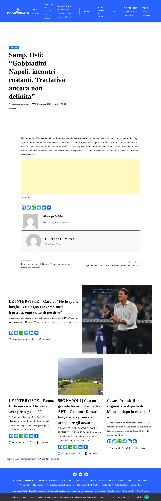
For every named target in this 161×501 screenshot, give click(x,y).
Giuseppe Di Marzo (20, 104)
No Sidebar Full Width (87, 485)
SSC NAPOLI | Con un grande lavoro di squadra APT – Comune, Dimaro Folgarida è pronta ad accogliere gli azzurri (79, 411)
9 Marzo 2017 (116, 448)
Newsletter (25, 485)
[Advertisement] (80, 176)
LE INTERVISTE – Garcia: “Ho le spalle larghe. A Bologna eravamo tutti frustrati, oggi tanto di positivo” (43, 307)
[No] (158, 497)
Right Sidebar (120, 485)
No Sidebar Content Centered (60, 485)
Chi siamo (66, 480)
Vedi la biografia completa (55, 222)
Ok (147, 497)
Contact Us (80, 480)
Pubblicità (106, 485)
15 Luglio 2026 (67, 453)
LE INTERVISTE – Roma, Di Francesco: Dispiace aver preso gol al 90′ (31, 406)
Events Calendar (125, 480)
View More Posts (53, 244)
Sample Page (137, 485)
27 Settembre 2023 (20, 339)
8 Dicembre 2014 (43, 104)
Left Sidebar (142, 480)
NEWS (13, 47)
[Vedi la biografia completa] (68, 222)
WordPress (141, 491)
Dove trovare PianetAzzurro (102, 480)
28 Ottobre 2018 (19, 442)
